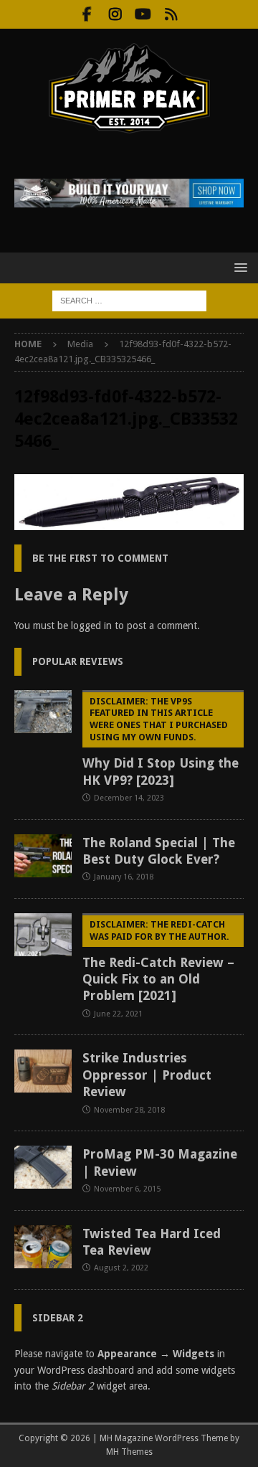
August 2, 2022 (121, 1268)
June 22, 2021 (118, 1014)
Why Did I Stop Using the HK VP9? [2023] (160, 742)
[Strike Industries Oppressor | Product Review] (43, 1071)
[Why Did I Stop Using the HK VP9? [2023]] (43, 711)
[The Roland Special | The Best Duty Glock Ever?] (43, 855)
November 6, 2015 (127, 1189)
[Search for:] (129, 300)
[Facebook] (87, 14)
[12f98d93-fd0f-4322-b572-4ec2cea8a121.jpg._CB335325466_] (129, 521)
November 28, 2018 (129, 1110)
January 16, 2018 (123, 877)
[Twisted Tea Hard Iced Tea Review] (43, 1246)
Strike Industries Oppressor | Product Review (146, 1074)
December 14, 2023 (129, 798)
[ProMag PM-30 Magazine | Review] (43, 1167)
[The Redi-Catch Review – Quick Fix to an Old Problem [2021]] (43, 934)
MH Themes (129, 1452)
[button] (238, 267)
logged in (91, 625)
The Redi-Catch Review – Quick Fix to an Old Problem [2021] (158, 961)
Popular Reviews (77, 661)
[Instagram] (115, 14)
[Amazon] (170, 14)
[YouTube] (143, 14)
